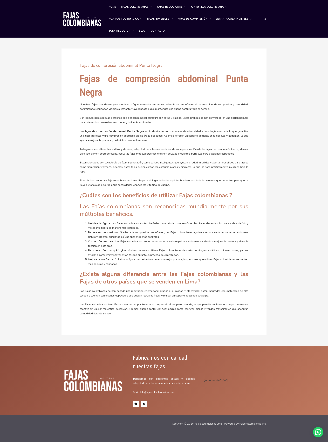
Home (112, 7)
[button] (264, 18)
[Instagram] (144, 404)
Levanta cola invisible (232, 18)
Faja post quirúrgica (123, 18)
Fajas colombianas (134, 7)
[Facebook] (136, 404)
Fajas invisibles (158, 18)
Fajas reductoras (170, 7)
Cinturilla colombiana (207, 7)
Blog (142, 30)
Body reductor (119, 30)
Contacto (158, 30)
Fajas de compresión (192, 18)
